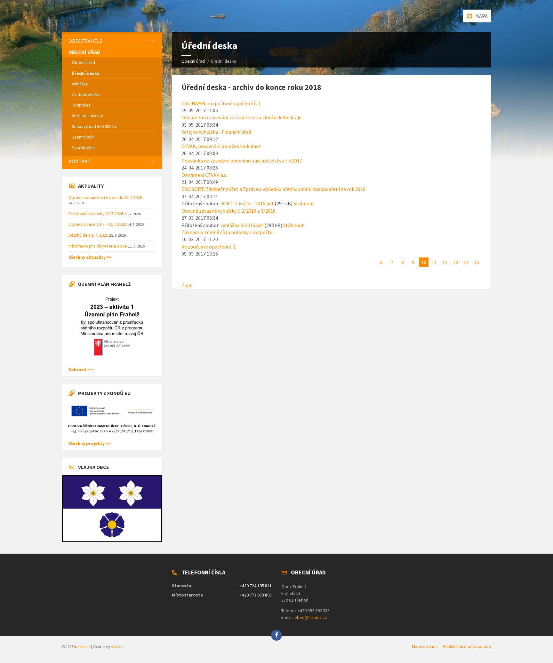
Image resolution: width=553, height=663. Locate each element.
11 (434, 262)
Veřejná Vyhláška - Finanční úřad (216, 132)
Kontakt (79, 161)
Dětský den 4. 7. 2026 (88, 235)
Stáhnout (303, 203)
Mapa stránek (425, 646)
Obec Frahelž (85, 41)
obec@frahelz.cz (310, 617)
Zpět (186, 285)
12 (444, 262)
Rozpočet (81, 105)
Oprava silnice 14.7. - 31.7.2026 (97, 224)
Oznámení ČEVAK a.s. (204, 175)
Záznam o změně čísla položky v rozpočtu (227, 232)
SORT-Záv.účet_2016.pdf (247, 203)
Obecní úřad (193, 61)
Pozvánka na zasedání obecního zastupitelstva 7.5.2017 (241, 160)
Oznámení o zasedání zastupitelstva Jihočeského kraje (241, 117)
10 (423, 262)
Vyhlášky (80, 84)
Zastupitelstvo (86, 94)
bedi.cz (117, 646)
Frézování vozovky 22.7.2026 (96, 214)
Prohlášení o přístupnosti (467, 646)
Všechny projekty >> (89, 443)
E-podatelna (83, 147)
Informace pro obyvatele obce (98, 246)
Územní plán (83, 137)
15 (476, 262)
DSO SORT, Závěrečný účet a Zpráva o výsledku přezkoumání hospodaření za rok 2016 (273, 189)
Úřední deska (86, 73)
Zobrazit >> (80, 369)
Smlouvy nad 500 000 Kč (94, 126)
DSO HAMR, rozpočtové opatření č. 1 (220, 103)
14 (466, 262)
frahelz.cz (82, 646)
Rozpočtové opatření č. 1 (208, 246)
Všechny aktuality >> (90, 257)
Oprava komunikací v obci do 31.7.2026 (105, 197)
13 (455, 262)
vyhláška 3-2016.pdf (241, 225)
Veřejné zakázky (87, 115)
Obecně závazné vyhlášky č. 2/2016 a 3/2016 (228, 211)
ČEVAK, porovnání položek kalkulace (221, 146)
